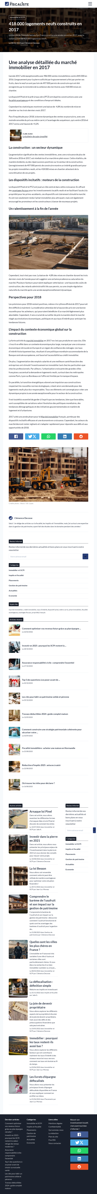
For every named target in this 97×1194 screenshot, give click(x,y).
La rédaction (53, 1133)
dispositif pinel (53, 610)
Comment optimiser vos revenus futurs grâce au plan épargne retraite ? (14, 1127)
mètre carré (63, 610)
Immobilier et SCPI (17, 17)
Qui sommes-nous (55, 1130)
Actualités (13, 590)
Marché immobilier (49, 416)
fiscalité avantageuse (18, 100)
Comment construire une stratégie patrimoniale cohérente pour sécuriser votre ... (52, 731)
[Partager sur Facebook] (16, 436)
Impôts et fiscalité (16, 575)
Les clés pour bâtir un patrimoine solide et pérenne (45, 697)
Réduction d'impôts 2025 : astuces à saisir (41, 765)
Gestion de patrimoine (18, 585)
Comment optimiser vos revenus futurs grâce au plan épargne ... (51, 628)
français (42, 612)
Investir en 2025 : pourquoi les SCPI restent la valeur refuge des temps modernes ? (12, 1141)
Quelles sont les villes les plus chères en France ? (43, 945)
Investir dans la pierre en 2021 (44, 838)
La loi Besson (38, 868)
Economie (13, 596)
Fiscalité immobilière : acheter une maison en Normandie (48, 748)
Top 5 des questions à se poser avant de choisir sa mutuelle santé (13, 1166)
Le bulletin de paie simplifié (35, 136)
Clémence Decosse (32, 43)
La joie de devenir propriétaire (41, 1005)
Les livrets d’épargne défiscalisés (43, 1078)
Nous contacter (54, 1143)
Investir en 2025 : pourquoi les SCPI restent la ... (44, 645)
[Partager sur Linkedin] (65, 436)
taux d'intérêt (42, 610)
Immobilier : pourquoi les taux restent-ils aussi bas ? (44, 1042)
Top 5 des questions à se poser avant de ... (41, 679)
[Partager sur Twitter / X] (32, 436)
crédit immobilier (30, 610)
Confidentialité (54, 1126)
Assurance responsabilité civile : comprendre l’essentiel (48, 662)
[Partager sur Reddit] (81, 436)
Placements (14, 580)
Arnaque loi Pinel (41, 811)
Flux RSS (51, 1140)
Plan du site (53, 1136)
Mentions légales (55, 1123)
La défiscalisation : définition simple (41, 983)
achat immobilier (75, 610)
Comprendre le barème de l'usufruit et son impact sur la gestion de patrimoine (44, 902)
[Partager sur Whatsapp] (48, 436)
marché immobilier (35, 340)
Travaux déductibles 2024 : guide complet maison (45, 714)
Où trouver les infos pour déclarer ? (38, 783)
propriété (35, 612)
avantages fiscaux (20, 190)
